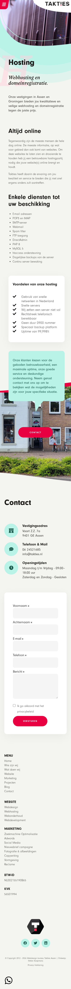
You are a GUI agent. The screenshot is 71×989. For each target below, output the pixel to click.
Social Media (12, 842)
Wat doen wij (12, 769)
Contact (9, 791)
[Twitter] (35, 943)
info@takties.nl (32, 554)
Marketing (10, 778)
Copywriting (11, 855)
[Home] (57, 3)
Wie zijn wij (11, 765)
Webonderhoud (13, 815)
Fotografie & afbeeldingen (20, 851)
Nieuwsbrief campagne (18, 847)
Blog (7, 787)
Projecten (10, 782)
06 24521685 (31, 550)
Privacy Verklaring (35, 965)
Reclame (9, 864)
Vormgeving (11, 860)
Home (8, 761)
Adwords (9, 838)
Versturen (30, 721)
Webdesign (11, 807)
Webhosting (11, 811)
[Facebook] (25, 943)
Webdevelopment (15, 820)
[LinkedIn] (46, 943)
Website (9, 774)
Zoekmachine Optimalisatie (21, 834)
